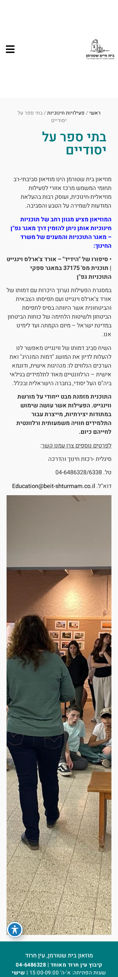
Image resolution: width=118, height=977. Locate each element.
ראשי (95, 113)
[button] (10, 49)
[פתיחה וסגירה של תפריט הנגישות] (15, 930)
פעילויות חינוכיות (66, 113)
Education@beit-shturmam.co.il (53, 486)
